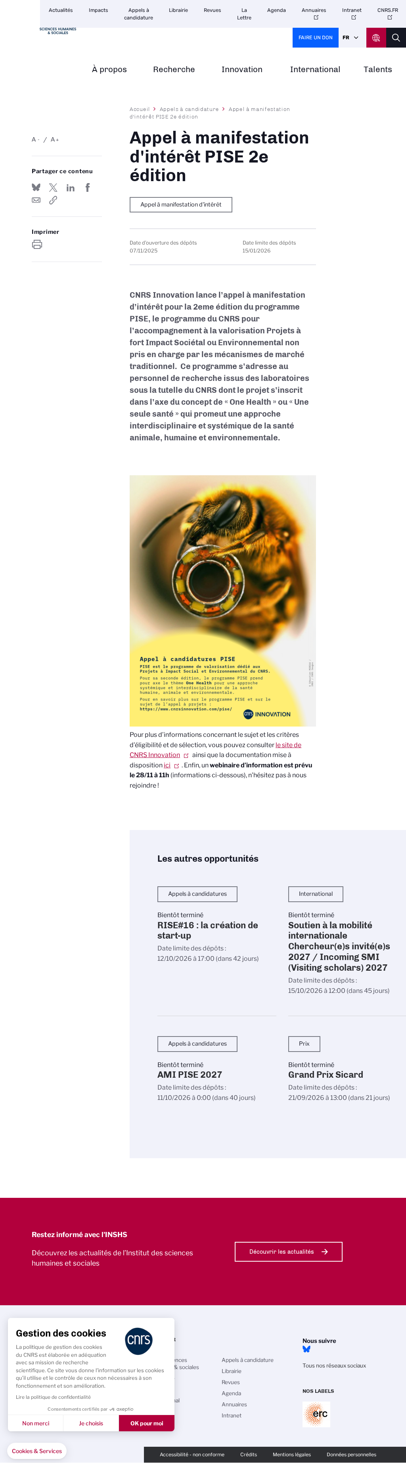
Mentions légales (292, 1454)
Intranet (352, 10)
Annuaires (314, 10)
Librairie (178, 10)
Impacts (98, 10)
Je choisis (91, 1423)
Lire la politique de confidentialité (53, 1397)
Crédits (248, 1454)
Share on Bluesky (36, 187)
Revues (212, 10)
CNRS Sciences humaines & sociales (173, 1363)
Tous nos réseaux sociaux (334, 1365)
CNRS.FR (387, 10)
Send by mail (36, 200)
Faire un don (316, 37)
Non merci (35, 1423)
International (315, 69)
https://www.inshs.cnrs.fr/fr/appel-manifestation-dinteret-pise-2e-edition (53, 200)
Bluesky (306, 1349)
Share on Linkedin (70, 187)
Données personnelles (351, 1454)
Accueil (140, 109)
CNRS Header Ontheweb (376, 38)
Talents (378, 69)
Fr (346, 37)
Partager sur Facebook (87, 187)
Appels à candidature (138, 14)
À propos (109, 69)
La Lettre (244, 14)
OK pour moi (146, 1423)
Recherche (174, 69)
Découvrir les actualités (281, 1251)
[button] (37, 1451)
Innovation (242, 69)
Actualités (61, 10)
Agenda (276, 10)
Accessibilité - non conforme (192, 1454)
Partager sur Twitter (53, 187)
